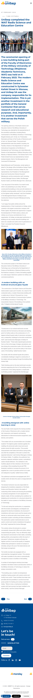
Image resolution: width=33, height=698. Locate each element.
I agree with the (9, 652)
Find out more (5, 639)
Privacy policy (13, 652)
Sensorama (16, 688)
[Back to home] (8, 3)
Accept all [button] (6, 696)
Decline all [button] (16, 696)
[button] (31, 3)
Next (25, 599)
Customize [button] (26, 696)
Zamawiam (6, 655)
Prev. (8, 599)
